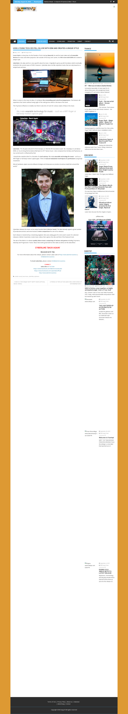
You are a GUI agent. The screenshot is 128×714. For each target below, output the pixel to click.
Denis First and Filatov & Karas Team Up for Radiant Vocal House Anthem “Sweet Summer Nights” (74, 2)
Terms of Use (51, 702)
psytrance (36, 276)
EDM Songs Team (27, 52)
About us (69, 702)
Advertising (61, 704)
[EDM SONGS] (14, 41)
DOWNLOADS (61, 41)
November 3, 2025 (104, 179)
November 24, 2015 (105, 299)
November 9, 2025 (104, 160)
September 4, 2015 (105, 563)
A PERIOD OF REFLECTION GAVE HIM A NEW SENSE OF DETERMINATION (66, 283)
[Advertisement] (64, 26)
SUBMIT (80, 41)
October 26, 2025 (104, 196)
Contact (68, 704)
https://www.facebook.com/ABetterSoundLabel (48, 268)
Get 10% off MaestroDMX (99, 220)
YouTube (52, 266)
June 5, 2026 (103, 133)
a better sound (18, 276)
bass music (25, 276)
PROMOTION (71, 41)
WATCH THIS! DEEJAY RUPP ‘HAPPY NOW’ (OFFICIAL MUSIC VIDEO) (29, 283)
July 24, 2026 (89, 83)
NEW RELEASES (42, 41)
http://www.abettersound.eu (68, 254)
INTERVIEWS (31, 41)
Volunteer (77, 702)
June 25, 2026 (103, 114)
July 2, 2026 (103, 95)
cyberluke (31, 276)
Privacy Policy (61, 702)
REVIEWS (52, 41)
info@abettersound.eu (47, 257)
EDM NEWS (21, 41)
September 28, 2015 (105, 431)
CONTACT (88, 41)
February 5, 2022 (90, 286)
